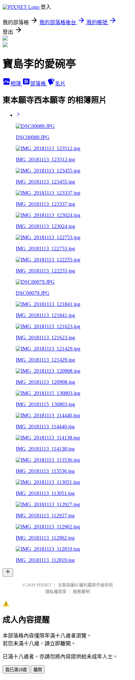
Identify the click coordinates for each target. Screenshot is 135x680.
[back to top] (8, 572)
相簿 (16, 83)
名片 (60, 83)
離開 (37, 669)
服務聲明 (81, 591)
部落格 (38, 83)
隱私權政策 (56, 591)
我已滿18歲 (16, 669)
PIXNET (44, 584)
